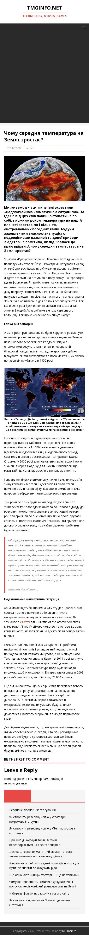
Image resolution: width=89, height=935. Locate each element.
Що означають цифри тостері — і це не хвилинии (44, 875)
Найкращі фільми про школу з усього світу (39, 893)
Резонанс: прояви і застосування (32, 810)
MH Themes (69, 931)
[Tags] (44, 796)
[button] (83, 28)
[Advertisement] (44, 78)
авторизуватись (15, 783)
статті (25, 622)
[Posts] (17, 796)
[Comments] (71, 796)
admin (30, 148)
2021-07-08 (13, 148)
